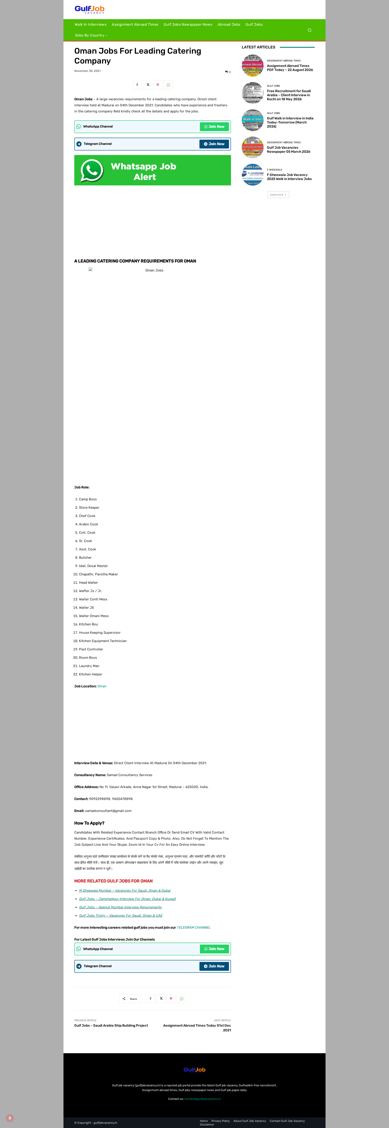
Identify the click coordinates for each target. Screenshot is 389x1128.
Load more (276, 194)
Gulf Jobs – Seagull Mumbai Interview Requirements (120, 907)
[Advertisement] (152, 220)
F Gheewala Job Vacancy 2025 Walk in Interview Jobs (289, 177)
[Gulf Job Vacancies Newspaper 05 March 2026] (253, 147)
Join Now (216, 126)
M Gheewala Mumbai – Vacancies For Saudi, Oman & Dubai (124, 891)
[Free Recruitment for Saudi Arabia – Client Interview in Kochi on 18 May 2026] (253, 93)
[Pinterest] (157, 84)
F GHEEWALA (274, 170)
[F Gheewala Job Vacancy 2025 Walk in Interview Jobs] (253, 175)
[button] (309, 30)
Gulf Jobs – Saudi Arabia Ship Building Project (111, 1025)
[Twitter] (147, 84)
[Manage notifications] (10, 1118)
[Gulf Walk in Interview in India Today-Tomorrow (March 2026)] (253, 120)
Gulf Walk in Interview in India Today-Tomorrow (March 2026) (290, 122)
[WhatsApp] (168, 84)
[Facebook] (137, 84)
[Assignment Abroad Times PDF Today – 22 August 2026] (253, 65)
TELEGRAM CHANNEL (193, 927)
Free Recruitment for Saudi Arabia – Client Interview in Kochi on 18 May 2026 (289, 95)
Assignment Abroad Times (284, 60)
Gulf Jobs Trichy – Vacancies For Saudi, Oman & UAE (120, 916)
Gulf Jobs (273, 86)
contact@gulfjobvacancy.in (202, 1099)
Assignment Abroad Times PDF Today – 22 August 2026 (290, 68)
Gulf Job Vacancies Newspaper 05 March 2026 (288, 150)
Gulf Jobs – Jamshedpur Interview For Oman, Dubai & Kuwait (127, 899)
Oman (101, 686)
